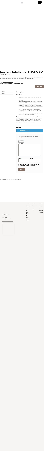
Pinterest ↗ (41, 212)
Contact (28, 217)
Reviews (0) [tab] (3, 93)
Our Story (28, 208)
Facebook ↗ (41, 207)
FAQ (27, 215)
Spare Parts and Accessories (8, 82)
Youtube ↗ (41, 210)
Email (32, 158)
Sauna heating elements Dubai (17, 83)
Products (28, 207)
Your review (21, 143)
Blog (27, 210)
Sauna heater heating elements (7, 83)
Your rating (21, 140)
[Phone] (43, 227)
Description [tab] (3, 91)
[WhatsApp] (43, 225)
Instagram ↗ (41, 208)
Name (20, 158)
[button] (22, 3)
